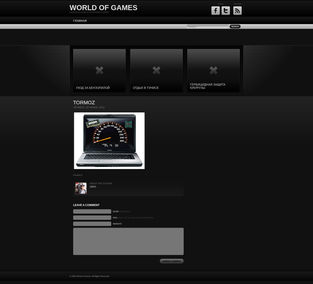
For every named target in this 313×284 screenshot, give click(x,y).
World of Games (103, 8)
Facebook (215, 10)
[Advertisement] (156, 37)
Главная (80, 20)
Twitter (226, 10)
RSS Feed (237, 10)
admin (93, 186)
